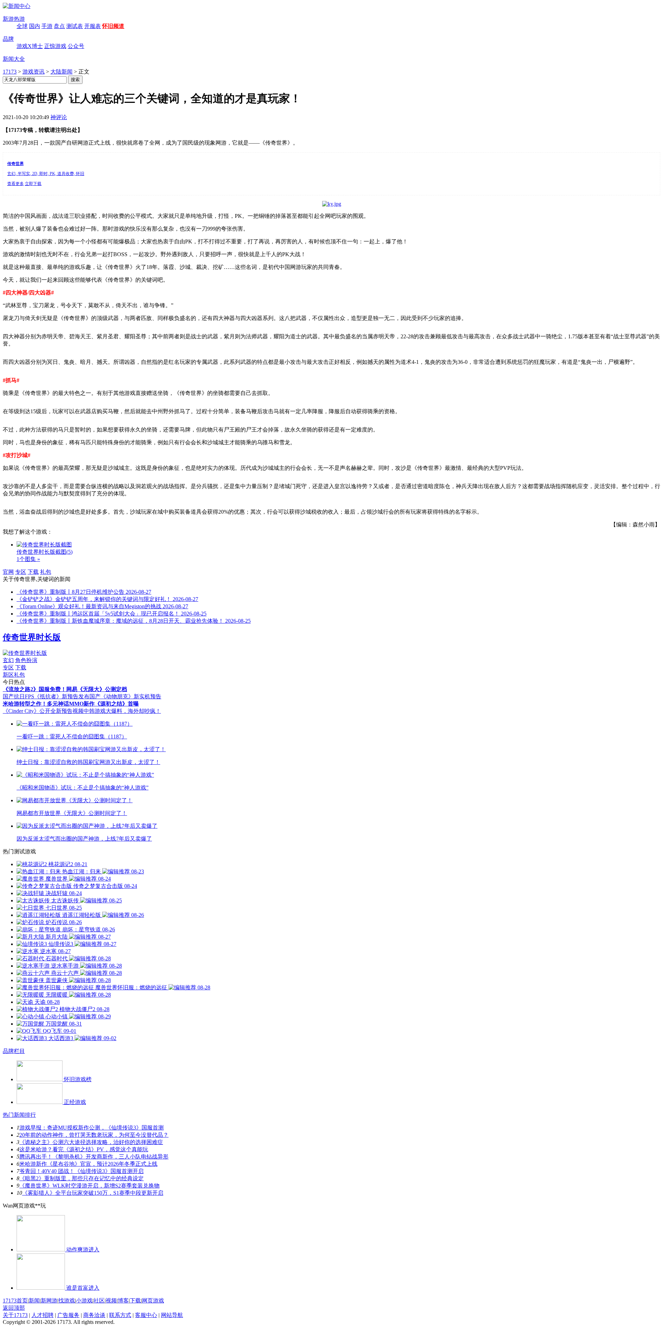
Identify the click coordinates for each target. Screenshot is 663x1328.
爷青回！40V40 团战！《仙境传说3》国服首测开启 (81, 1171)
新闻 (34, 1300)
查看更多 (15, 183)
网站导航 (172, 1315)
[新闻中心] (16, 6)
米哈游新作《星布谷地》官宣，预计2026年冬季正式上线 (88, 1164)
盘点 (59, 26)
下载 (33, 572)
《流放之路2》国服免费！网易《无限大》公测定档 (65, 689)
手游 (46, 26)
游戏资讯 (33, 72)
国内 (34, 26)
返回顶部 (14, 1308)
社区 (99, 1300)
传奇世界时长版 (32, 637)
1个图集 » (28, 559)
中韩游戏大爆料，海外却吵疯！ (122, 711)
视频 (111, 1300)
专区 (20, 572)
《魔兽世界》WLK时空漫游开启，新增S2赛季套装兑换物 (89, 1186)
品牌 (8, 39)
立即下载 (33, 183)
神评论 (58, 117)
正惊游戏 (55, 46)
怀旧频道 (113, 26)
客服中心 (146, 1315)
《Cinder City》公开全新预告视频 (43, 711)
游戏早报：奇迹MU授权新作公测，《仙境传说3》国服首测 (91, 1128)
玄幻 (8, 660)
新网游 (49, 1300)
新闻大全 (14, 59)
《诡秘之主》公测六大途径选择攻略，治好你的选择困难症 (91, 1142)
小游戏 (84, 1300)
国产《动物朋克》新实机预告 (125, 696)
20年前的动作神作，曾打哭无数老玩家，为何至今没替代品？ (94, 1135)
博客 (123, 1300)
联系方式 (120, 1315)
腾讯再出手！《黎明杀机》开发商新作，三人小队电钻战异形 (94, 1157)
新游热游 (14, 19)
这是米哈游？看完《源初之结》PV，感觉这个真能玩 (83, 1149)
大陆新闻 (61, 72)
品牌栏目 (14, 1051)
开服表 (92, 26)
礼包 (45, 572)
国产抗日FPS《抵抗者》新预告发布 (46, 696)
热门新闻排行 (19, 1115)
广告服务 (68, 1315)
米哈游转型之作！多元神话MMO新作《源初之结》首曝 (71, 704)
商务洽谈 (94, 1315)
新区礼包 (14, 675)
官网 (8, 572)
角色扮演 (26, 660)
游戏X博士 (30, 46)
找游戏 (66, 1300)
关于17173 (15, 1315)
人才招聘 (42, 1315)
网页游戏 (153, 1300)
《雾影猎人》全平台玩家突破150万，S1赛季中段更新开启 (92, 1193)
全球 (22, 26)
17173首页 (15, 1300)
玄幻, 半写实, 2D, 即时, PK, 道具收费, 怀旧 (45, 173)
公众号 (76, 46)
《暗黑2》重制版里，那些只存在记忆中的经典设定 (81, 1178)
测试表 (74, 26)
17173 (10, 72)
